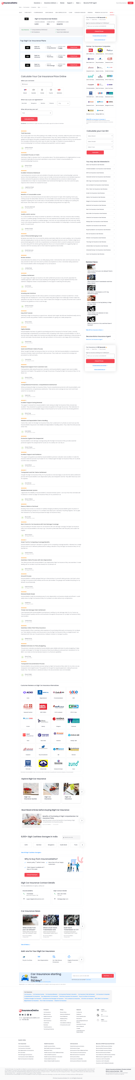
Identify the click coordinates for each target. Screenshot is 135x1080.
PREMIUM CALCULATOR (101, 12)
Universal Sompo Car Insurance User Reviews (98, 250)
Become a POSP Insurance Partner (104, 1046)
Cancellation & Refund (65, 1022)
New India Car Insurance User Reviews (96, 213)
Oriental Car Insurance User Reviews (96, 217)
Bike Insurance (47, 1014)
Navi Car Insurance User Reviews (95, 209)
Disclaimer (79, 1018)
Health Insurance (48, 1016)
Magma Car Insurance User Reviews (96, 201)
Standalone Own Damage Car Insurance (53, 998)
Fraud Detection (64, 1016)
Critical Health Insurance (50, 1054)
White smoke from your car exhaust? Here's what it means (100, 271)
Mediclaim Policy (48, 1050)
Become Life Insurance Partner (103, 1052)
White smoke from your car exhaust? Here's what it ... (29, 929)
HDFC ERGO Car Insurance (101, 998)
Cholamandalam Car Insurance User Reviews (98, 169)
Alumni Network (80, 1026)
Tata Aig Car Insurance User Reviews (96, 242)
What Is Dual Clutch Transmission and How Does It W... (50, 929)
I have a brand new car (99, 39)
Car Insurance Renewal (51, 994)
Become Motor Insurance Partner (104, 1048)
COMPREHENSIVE (38, 12)
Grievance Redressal (65, 1014)
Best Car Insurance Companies (25, 1059)
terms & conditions (39, 981)
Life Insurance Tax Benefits (76, 1059)
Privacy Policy (63, 1012)
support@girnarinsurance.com (35, 899)
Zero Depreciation (43, 960)
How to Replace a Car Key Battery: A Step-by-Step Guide (100, 303)
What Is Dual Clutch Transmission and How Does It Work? (100, 282)
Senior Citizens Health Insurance (52, 1061)
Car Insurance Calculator (24, 1048)
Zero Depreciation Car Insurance (49, 996)
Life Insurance (47, 1018)
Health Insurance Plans (49, 1046)
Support (69, 3)
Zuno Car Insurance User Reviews (95, 254)
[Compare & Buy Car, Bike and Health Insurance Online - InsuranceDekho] (9, 3)
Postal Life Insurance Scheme (77, 1046)
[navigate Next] (82, 792)
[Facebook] (20, 1015)
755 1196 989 (25, 1019)
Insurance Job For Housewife (103, 1059)
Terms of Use (63, 1020)
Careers (78, 1028)
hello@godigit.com (62, 899)
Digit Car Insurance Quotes (30, 798)
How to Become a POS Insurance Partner (105, 1054)
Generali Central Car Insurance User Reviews (98, 177)
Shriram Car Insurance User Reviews (96, 238)
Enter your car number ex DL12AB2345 (96, 26)
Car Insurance (27, 994)
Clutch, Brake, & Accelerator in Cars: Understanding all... (98, 313)
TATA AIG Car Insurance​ (87, 998)
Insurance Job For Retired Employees (105, 1063)
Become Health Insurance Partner (104, 1050)
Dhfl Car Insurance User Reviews (95, 173)
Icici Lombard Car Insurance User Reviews (97, 185)
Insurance (37, 3)
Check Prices (73, 47)
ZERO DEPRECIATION (60, 12)
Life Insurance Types (75, 1048)
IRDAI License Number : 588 (114, 1071)
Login (130, 3)
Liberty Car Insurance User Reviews (95, 197)
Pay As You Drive (27, 960)
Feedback (78, 1014)
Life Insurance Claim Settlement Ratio (79, 1050)
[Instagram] (25, 1015)
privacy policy (48, 981)
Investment (46, 1022)
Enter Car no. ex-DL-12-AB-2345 (81, 976)
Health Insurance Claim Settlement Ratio (54, 1052)
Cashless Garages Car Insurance (32, 998)
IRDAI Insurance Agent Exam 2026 (104, 1056)
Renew (62, 3)
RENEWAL (90, 12)
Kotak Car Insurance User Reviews (95, 193)
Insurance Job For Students (102, 1061)
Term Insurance (47, 1020)
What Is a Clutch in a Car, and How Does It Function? (100, 324)
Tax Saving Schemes (49, 1029)
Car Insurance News (96, 330)
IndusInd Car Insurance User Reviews (96, 225)
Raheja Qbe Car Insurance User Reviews (97, 221)
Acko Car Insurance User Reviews (95, 164)
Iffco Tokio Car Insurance (46, 1000)
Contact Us (79, 1012)
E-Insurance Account (65, 1025)
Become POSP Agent (90, 3)
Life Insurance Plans (75, 1056)
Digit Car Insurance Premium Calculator (48, 800)
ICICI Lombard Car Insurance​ (72, 998)
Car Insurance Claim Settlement (86, 994)
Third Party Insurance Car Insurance (68, 996)
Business (46, 1025)
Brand (26, 84)
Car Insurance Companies (98, 119)
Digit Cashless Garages (33, 852)
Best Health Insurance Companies (52, 1048)
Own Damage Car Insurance (25, 1054)
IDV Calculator (21, 1052)
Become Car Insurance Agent (94, 339)
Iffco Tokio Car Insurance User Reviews (96, 189)
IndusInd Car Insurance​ (60, 1000)
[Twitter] (31, 1015)
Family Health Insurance (50, 1059)
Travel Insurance (48, 1027)
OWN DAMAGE (49, 12)
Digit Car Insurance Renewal (68, 799)
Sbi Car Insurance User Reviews (94, 234)
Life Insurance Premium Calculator (78, 1061)
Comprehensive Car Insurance (32, 996)
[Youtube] (23, 1015)
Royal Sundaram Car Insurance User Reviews (98, 229)
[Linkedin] (28, 1015)
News (78, 3)
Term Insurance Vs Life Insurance (78, 1052)
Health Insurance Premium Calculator (53, 1056)
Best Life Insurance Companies (77, 1054)
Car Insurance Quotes (38, 994)
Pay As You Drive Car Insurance (87, 996)
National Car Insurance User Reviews (96, 205)
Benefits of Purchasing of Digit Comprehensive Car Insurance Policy (60, 817)
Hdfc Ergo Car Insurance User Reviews (96, 181)
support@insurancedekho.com (31, 1018)
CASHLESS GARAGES (79, 12)
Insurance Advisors (50, 3)
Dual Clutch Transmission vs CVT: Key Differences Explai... (98, 292)
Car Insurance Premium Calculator (68, 994)
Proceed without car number (99, 35)
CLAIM (70, 12)
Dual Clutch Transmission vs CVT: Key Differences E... (71, 929)
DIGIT (20, 12)
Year (23, 113)
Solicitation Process (81, 1024)
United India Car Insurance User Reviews (97, 246)
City (60, 103)
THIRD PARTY (27, 12)
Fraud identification (81, 1016)
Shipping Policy (63, 1018)
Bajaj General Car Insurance (31, 1000)
